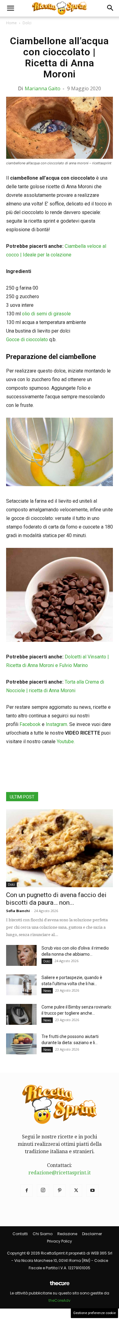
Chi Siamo (42, 1233)
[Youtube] (92, 1190)
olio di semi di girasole (46, 314)
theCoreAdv (59, 1300)
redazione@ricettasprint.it (59, 1173)
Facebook (30, 724)
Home (11, 22)
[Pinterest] (59, 1190)
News (47, 991)
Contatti (20, 1233)
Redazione (67, 1233)
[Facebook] (26, 1190)
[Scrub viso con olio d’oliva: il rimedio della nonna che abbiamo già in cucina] (21, 955)
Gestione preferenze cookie (94, 1313)
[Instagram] (43, 1190)
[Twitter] (76, 1190)
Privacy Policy (59, 1241)
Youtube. (66, 741)
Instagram (56, 724)
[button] (10, 8)
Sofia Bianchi (18, 910)
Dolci (27, 22)
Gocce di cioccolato (27, 339)
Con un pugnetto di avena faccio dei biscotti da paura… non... (56, 898)
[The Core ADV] (59, 1285)
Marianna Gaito (42, 88)
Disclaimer (92, 1233)
